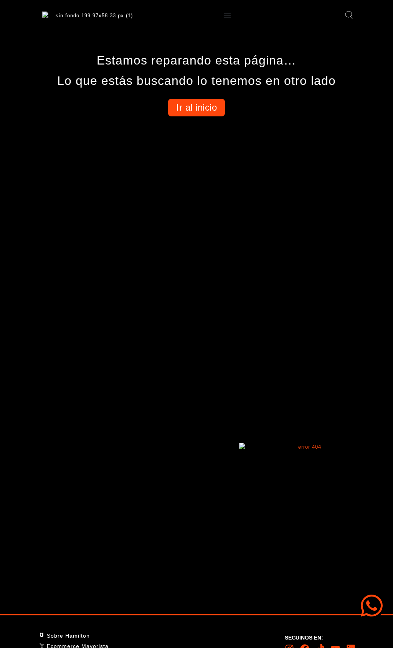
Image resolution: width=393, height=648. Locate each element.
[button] (348, 15)
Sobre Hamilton (68, 636)
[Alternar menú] (227, 15)
